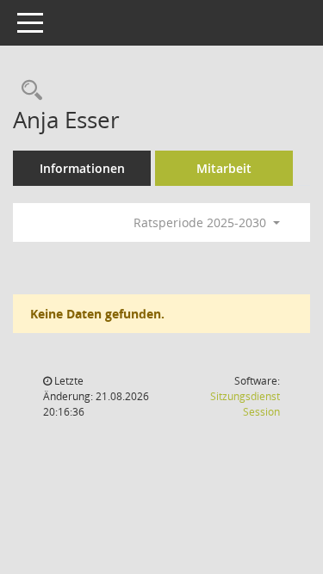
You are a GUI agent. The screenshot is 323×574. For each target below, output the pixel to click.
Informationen (82, 168)
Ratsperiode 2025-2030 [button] (202, 222)
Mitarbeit (224, 168)
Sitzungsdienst (245, 404)
